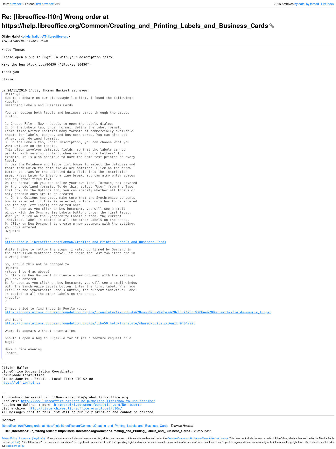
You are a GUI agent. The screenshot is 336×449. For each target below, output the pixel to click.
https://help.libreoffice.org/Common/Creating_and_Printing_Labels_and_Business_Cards (85, 242)
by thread (312, 4)
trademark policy (15, 445)
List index (327, 4)
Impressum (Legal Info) (32, 438)
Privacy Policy (9, 438)
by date (299, 4)
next (19, 4)
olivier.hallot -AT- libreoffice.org (45, 36)
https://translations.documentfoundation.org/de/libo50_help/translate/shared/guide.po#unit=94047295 (100, 323)
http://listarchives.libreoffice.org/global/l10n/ (75, 408)
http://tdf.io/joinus (21, 382)
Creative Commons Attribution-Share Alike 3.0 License (197, 438)
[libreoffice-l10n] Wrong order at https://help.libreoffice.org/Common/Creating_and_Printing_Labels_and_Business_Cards (85, 425)
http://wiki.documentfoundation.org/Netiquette (98, 405)
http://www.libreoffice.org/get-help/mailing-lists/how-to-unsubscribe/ (88, 401)
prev (13, 4)
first (38, 4)
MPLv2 (15, 442)
